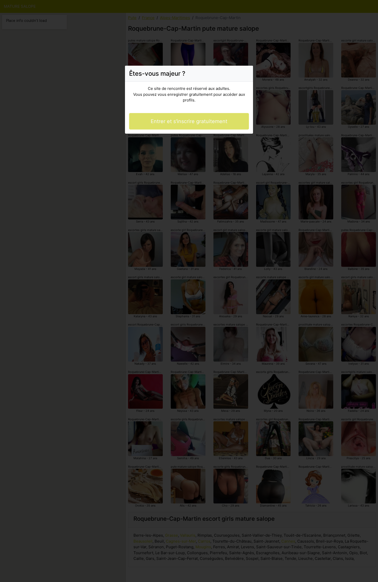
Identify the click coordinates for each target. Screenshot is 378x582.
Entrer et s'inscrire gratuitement (189, 121)
